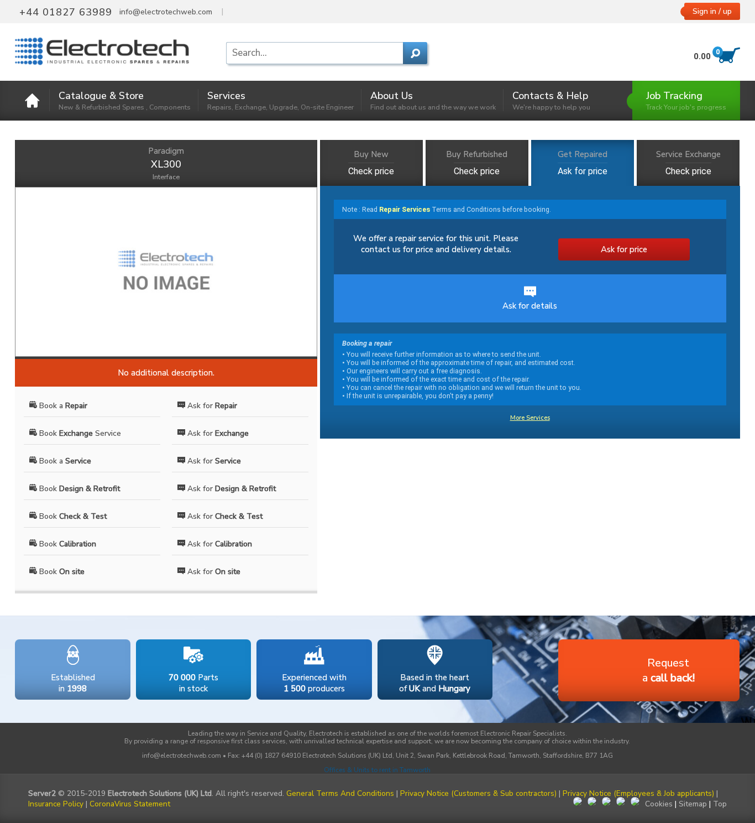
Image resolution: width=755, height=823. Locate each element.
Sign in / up (712, 11)
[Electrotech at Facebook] (577, 802)
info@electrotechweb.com (165, 12)
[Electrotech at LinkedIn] (606, 802)
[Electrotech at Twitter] (592, 802)
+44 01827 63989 (65, 12)
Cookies (659, 804)
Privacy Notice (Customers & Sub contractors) (478, 793)
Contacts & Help (551, 100)
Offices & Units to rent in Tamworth (377, 769)
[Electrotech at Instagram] (621, 802)
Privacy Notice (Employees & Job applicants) (638, 793)
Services (280, 100)
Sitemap (693, 804)
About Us (433, 100)
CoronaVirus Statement (130, 804)
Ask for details (529, 305)
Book (78, 488)
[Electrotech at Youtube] (635, 802)
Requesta (668, 670)
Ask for (211, 405)
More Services (530, 418)
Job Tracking (686, 100)
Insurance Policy (55, 804)
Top (720, 804)
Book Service (79, 433)
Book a (62, 405)
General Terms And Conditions (340, 793)
